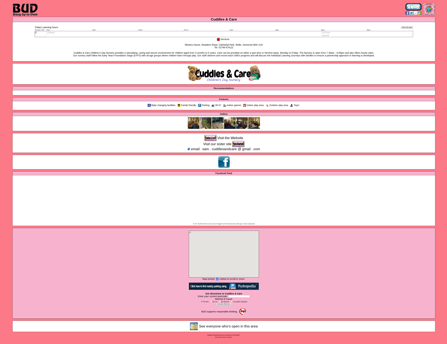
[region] (224, 254)
